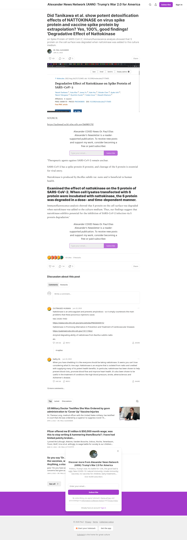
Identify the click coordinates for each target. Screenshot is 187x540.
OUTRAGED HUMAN (62, 308)
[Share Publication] (155, 4)
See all (52, 484)
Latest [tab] (56, 401)
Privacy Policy (113, 500)
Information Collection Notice (93, 500)
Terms (95, 522)
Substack (81, 534)
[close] (118, 451)
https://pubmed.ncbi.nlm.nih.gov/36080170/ (70, 124)
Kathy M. (57, 359)
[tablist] (58, 284)
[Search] (150, 4)
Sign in (179, 4)
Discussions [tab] (66, 401)
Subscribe (166, 4)
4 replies (59, 350)
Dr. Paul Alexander (61, 50)
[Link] (44, 194)
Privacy (88, 522)
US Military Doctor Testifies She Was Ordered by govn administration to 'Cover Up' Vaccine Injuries (78, 410)
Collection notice (106, 522)
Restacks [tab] (64, 285)
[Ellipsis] (138, 308)
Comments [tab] (53, 285)
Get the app (106, 528)
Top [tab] (50, 401)
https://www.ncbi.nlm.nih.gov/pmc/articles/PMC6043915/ (78, 322)
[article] (93, 416)
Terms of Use (106, 498)
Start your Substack (87, 528)
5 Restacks (77, 257)
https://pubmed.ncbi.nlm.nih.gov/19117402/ (73, 331)
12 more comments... (56, 388)
